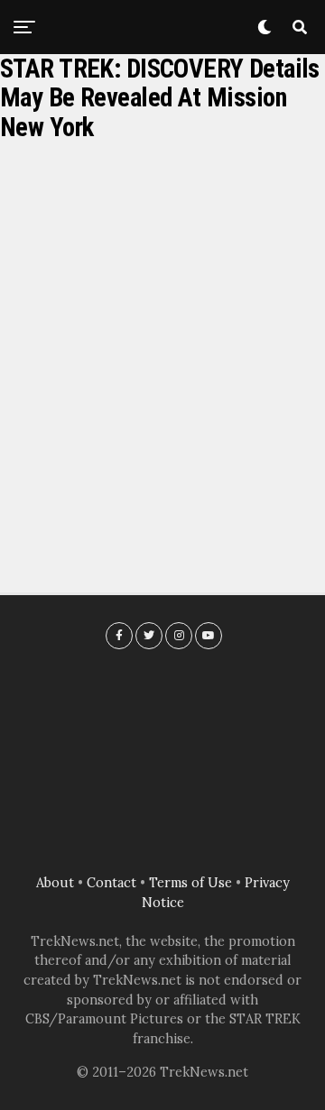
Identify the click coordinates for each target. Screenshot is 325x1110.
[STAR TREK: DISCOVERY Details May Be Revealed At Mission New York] (162, 334)
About (55, 883)
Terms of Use (190, 883)
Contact (111, 883)
